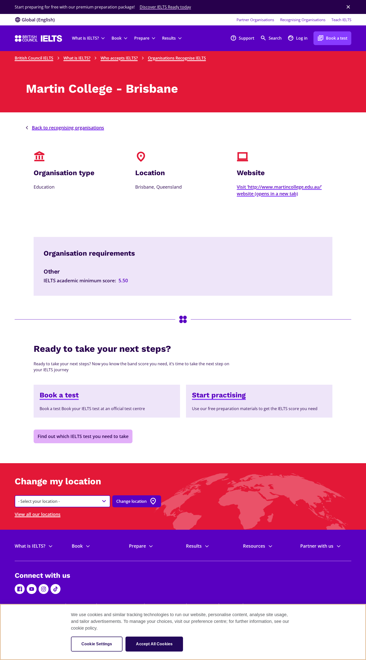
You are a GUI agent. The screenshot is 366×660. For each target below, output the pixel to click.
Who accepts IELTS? (119, 58)
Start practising (219, 395)
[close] (348, 7)
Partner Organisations (255, 19)
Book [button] (117, 38)
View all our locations (38, 514)
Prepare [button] (141, 38)
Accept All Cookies (154, 644)
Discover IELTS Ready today (165, 7)
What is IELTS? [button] (85, 38)
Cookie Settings (96, 644)
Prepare (137, 546)
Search (271, 38)
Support (242, 38)
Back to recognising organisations (68, 128)
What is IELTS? (76, 58)
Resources (254, 546)
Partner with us (316, 546)
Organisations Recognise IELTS (177, 58)
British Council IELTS (34, 58)
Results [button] (169, 38)
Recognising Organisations (302, 19)
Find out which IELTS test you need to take (83, 436)
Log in (297, 38)
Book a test (332, 38)
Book (77, 546)
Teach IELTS (341, 19)
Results (194, 546)
